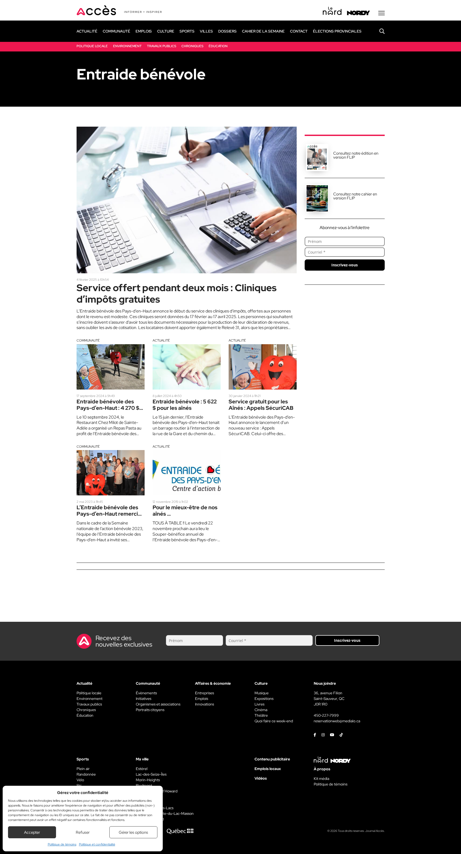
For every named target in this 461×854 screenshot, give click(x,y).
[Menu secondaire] (381, 13)
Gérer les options (133, 832)
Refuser (83, 832)
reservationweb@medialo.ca (337, 721)
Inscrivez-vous (344, 264)
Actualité (161, 340)
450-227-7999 (326, 715)
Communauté (88, 340)
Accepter (32, 832)
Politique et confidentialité (97, 844)
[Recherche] (378, 31)
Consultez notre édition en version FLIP (355, 155)
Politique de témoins (62, 844)
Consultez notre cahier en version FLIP (355, 196)
